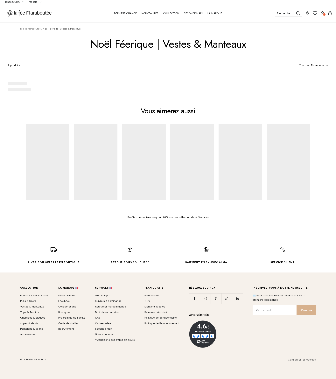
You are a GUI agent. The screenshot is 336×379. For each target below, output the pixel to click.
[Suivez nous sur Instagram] (205, 298)
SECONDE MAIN (193, 13)
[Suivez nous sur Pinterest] (216, 298)
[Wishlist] (315, 13)
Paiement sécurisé (155, 312)
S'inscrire (306, 310)
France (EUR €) (12, 1)
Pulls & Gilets (28, 300)
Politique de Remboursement (161, 323)
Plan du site (151, 295)
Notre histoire (66, 295)
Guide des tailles (68, 323)
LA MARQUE (214, 13)
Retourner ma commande (110, 306)
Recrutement (66, 328)
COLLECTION (171, 13)
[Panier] (330, 13)
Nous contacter (104, 334)
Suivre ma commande (108, 300)
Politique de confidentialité (160, 317)
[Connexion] (322, 13)
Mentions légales (154, 306)
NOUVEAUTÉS (150, 13)
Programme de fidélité (71, 317)
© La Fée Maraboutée (31, 359)
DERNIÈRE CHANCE (125, 13)
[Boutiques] (308, 13)
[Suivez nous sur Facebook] (194, 298)
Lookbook (64, 300)
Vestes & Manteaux (32, 306)
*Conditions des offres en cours (115, 339)
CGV (147, 300)
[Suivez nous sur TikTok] (226, 298)
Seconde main (104, 328)
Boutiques (64, 312)
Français (33, 1)
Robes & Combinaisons (34, 295)
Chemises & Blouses (32, 317)
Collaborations (67, 306)
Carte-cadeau (103, 323)
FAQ (97, 317)
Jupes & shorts (29, 323)
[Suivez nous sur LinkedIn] (237, 298)
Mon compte (102, 295)
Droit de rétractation (107, 312)
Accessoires (27, 334)
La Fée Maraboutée (30, 28)
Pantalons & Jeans (31, 328)
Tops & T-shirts (29, 312)
